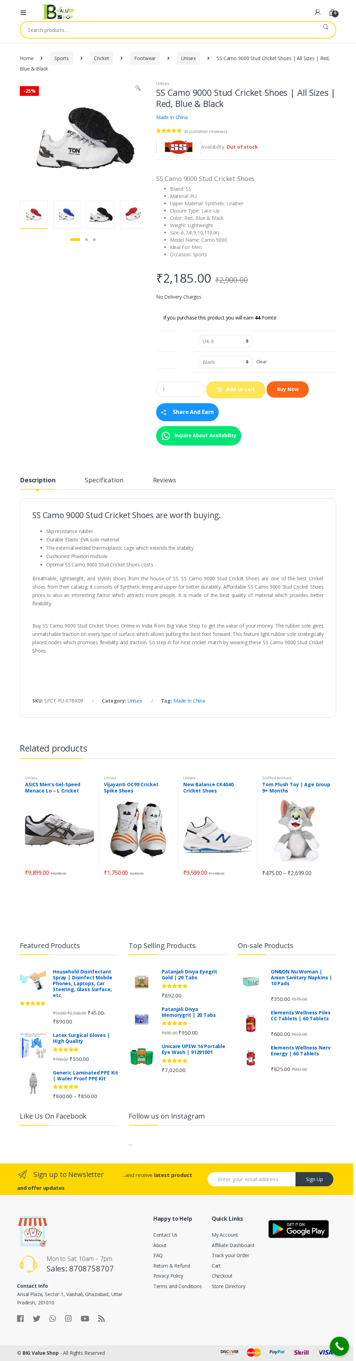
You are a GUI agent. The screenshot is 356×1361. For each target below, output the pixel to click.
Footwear (145, 58)
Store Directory (228, 1286)
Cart (216, 1265)
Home (26, 58)
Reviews (164, 480)
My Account (225, 1234)
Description (37, 480)
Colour (166, 358)
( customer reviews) (205, 131)
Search (325, 30)
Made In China (172, 117)
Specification (104, 480)
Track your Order (230, 1255)
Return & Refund (171, 1265)
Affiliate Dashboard (233, 1245)
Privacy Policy (168, 1275)
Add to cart (240, 389)
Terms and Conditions (177, 1286)
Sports (61, 58)
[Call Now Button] (339, 1346)
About (160, 1245)
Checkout (222, 1275)
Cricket (101, 58)
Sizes (165, 337)
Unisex (188, 58)
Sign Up (314, 1179)
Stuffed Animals (276, 777)
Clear (261, 362)
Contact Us (165, 1234)
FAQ (158, 1255)
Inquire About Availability (204, 435)
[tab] (37, 483)
